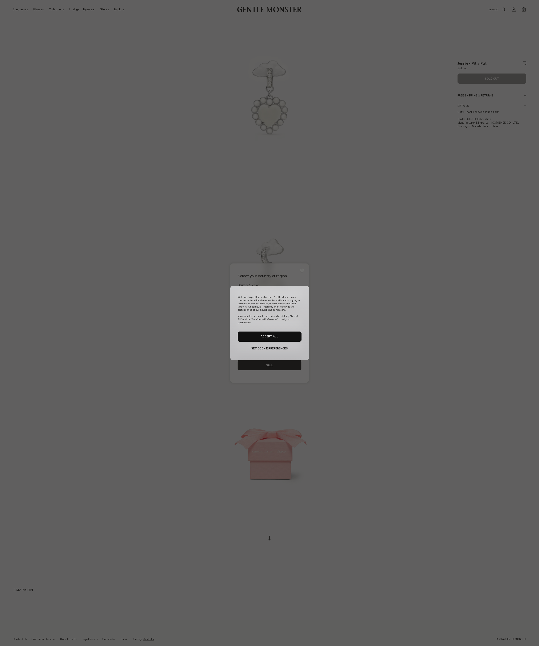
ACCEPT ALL (269, 336)
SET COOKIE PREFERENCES (269, 348)
